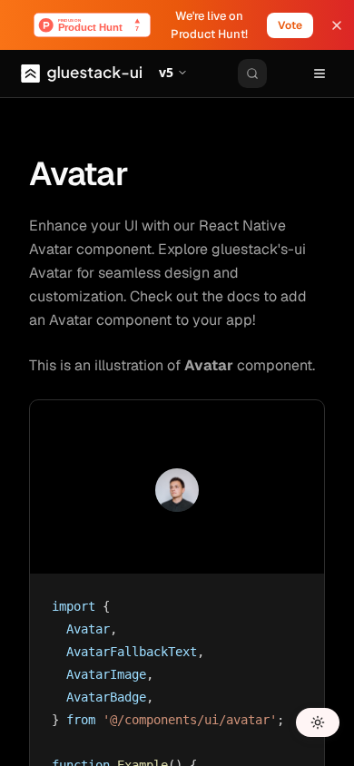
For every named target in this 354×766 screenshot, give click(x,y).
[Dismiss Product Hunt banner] (336, 25)
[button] (173, 73)
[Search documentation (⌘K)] (252, 73)
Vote (290, 25)
